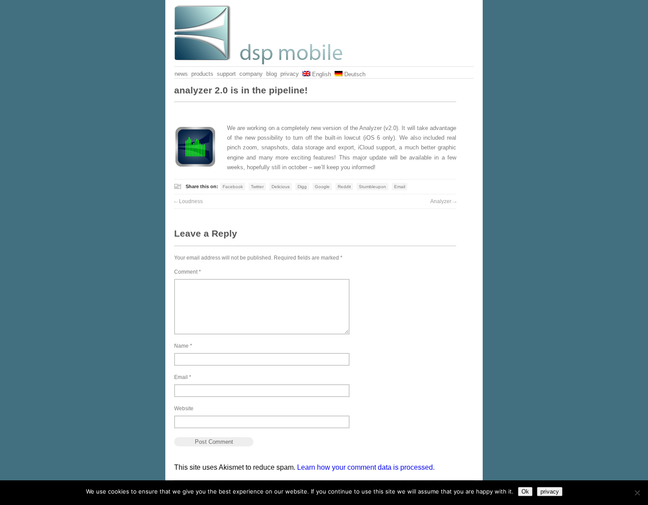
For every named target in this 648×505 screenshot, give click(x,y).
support (226, 74)
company (251, 74)
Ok (525, 491)
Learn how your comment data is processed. (366, 467)
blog (271, 74)
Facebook (233, 186)
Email (399, 186)
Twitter (257, 186)
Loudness (188, 201)
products (202, 74)
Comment (187, 272)
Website (184, 408)
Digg (302, 186)
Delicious (281, 186)
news (181, 74)
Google (322, 186)
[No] (637, 492)
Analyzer (443, 201)
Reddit (344, 186)
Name (183, 346)
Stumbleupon (372, 186)
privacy (289, 74)
